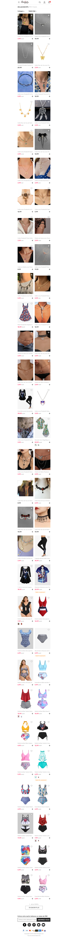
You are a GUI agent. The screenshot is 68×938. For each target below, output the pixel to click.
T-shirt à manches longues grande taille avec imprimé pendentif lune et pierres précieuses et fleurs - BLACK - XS (25, 587)
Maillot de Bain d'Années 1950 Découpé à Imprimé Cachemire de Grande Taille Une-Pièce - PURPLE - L (25, 682)
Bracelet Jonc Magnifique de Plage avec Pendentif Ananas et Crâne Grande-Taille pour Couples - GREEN (42, 440)
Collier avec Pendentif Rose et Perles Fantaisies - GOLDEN (42, 296)
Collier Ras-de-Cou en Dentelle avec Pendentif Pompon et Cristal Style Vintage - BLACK (42, 529)
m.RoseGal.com (26, 2)
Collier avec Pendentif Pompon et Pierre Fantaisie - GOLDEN (42, 267)
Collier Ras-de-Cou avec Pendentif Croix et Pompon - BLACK (42, 151)
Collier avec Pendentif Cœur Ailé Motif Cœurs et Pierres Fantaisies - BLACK (25, 472)
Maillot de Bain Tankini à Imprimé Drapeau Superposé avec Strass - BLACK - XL (42, 743)
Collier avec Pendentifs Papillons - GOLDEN (42, 209)
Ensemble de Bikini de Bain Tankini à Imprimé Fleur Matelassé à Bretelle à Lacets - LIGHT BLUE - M (42, 682)
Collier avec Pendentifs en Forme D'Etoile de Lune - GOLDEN (25, 180)
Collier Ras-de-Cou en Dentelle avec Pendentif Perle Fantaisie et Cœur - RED (25, 529)
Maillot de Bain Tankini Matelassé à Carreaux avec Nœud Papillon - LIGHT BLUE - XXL (25, 806)
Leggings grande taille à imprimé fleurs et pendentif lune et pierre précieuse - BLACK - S (42, 558)
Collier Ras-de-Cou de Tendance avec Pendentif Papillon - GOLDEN (25, 123)
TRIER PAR (31, 11)
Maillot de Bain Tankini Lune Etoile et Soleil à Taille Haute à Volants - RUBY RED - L (42, 835)
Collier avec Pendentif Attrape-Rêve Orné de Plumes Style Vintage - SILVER (42, 123)
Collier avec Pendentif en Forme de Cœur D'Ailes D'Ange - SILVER (25, 94)
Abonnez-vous (43, 920)
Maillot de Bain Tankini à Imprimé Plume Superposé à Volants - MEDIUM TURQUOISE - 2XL (42, 772)
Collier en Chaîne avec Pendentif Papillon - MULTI (25, 267)
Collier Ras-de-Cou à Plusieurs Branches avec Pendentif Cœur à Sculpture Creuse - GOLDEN (25, 382)
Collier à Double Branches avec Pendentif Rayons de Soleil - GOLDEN (42, 180)
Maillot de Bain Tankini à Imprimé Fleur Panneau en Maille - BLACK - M (42, 867)
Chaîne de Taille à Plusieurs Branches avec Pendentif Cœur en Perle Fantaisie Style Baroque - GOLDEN (42, 382)
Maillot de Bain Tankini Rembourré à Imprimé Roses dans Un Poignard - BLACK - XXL (25, 835)
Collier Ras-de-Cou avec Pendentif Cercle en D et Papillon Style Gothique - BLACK (42, 353)
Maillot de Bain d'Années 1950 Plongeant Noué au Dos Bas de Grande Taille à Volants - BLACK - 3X (25, 619)
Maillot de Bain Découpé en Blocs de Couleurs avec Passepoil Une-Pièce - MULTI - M (42, 619)
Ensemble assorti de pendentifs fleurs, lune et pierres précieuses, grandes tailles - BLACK (25, 411)
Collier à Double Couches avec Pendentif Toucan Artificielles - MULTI (25, 558)
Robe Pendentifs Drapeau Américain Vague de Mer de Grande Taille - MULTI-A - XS (25, 324)
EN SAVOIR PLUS (34, 907)
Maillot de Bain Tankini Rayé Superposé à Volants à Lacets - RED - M (25, 711)
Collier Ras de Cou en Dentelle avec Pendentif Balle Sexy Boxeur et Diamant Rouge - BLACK (42, 500)
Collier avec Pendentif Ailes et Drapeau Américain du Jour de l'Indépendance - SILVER (42, 411)
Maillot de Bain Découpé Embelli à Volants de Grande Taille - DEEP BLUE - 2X (25, 650)
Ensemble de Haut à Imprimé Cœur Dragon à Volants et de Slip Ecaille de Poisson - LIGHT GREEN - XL (42, 806)
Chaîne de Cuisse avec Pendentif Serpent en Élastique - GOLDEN (42, 238)
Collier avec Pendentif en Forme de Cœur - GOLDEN (25, 36)
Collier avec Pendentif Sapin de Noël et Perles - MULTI (25, 151)
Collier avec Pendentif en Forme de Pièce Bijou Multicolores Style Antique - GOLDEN (25, 440)
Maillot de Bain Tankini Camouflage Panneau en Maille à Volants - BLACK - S (25, 896)
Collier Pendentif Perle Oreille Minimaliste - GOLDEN (25, 238)
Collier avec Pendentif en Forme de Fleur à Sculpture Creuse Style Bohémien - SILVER (42, 324)
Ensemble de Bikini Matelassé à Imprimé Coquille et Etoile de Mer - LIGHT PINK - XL (42, 896)
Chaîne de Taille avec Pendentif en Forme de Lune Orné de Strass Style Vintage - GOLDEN (25, 353)
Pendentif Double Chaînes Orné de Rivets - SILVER (25, 65)
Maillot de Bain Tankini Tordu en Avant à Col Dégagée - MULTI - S (25, 867)
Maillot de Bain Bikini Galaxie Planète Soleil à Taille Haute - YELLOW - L (25, 743)
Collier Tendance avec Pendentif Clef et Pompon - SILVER (25, 296)
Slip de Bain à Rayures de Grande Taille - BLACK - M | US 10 (42, 650)
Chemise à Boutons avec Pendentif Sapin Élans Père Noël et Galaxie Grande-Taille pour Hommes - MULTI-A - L (42, 587)
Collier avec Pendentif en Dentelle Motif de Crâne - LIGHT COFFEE (25, 209)
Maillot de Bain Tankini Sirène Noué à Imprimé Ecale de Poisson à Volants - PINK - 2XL (25, 772)
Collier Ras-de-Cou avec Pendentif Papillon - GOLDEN (42, 65)
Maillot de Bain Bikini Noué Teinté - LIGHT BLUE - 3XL (42, 711)
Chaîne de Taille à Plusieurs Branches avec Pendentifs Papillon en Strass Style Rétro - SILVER (42, 472)
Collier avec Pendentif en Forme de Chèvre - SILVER (42, 36)
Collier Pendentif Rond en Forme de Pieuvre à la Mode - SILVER (42, 94)
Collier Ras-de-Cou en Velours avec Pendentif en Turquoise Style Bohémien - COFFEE (25, 500)
